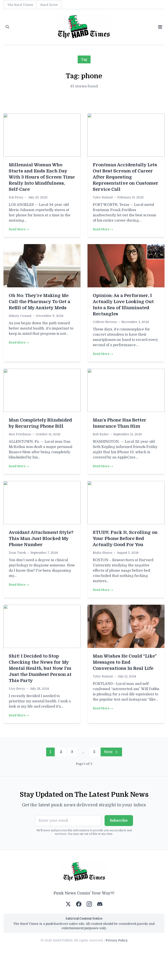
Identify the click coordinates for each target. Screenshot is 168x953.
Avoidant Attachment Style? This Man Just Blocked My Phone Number (41, 538)
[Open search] (7, 27)
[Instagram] (89, 904)
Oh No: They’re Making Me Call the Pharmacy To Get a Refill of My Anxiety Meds (39, 301)
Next (108, 752)
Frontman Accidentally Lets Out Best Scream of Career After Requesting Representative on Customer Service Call (125, 177)
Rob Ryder (101, 434)
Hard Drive (49, 5)
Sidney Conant (20, 316)
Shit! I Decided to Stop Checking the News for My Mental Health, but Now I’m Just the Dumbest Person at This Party (40, 668)
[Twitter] (68, 904)
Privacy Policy (117, 940)
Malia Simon (102, 552)
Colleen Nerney (105, 322)
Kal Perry (16, 197)
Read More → (19, 229)
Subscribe (119, 821)
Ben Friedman (20, 434)
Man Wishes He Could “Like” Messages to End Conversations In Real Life (125, 662)
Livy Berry (17, 688)
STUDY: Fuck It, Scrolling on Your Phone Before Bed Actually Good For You (125, 538)
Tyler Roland (103, 197)
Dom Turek (17, 552)
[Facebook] (78, 904)
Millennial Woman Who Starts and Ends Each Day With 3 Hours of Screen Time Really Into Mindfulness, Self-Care (42, 177)
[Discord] (99, 904)
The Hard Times (20, 5)
